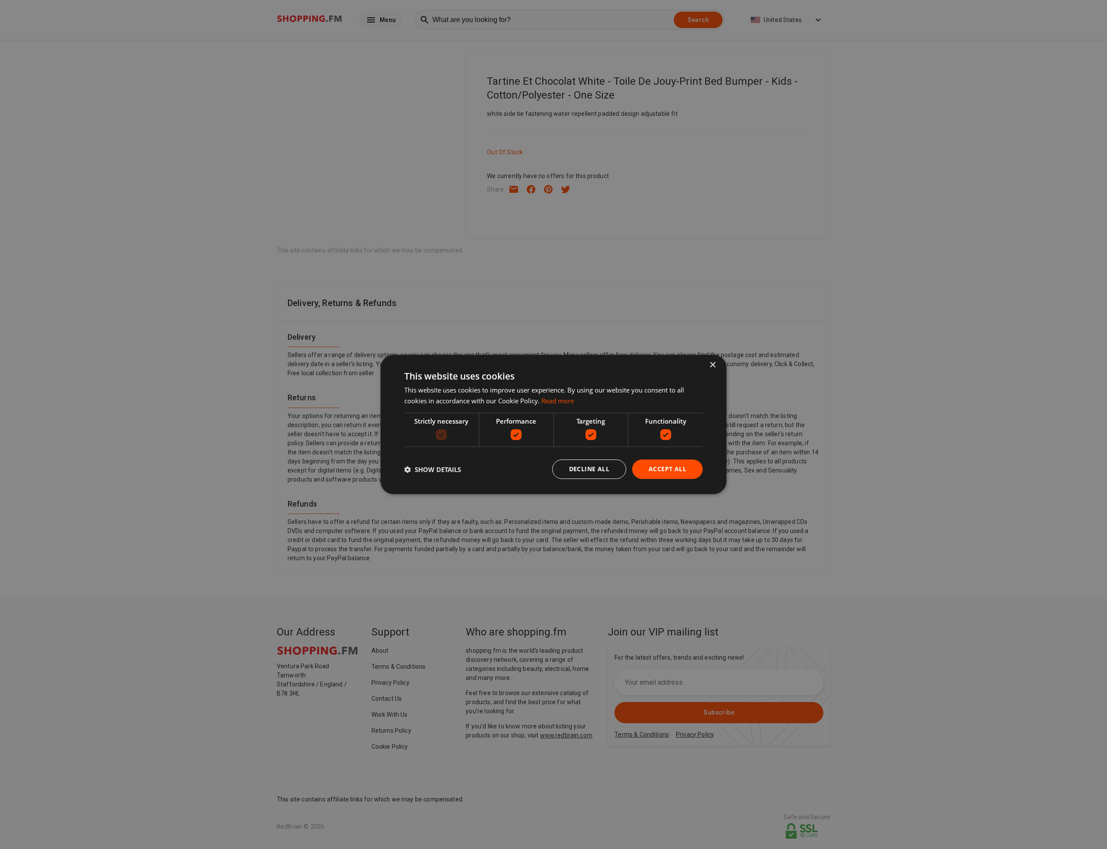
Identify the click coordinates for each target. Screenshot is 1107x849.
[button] (432, 469)
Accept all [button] (667, 469)
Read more (557, 400)
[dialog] (553, 424)
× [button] (712, 365)
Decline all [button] (589, 469)
